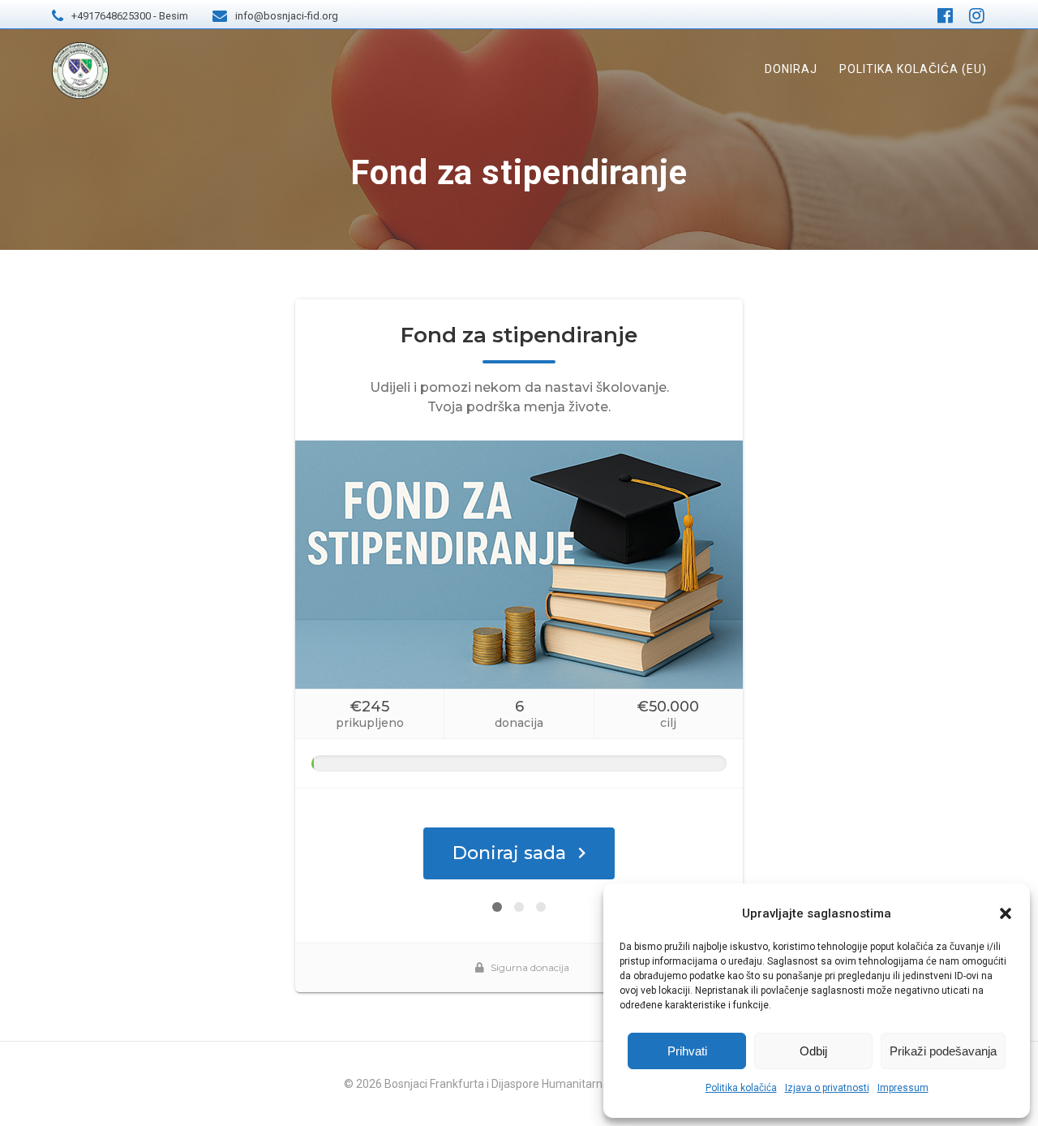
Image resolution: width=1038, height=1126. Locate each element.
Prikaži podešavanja (943, 1051)
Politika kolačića (741, 1088)
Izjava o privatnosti (827, 1088)
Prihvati (687, 1051)
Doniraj (791, 68)
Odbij (813, 1051)
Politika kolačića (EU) (913, 68)
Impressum (903, 1088)
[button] (1005, 913)
